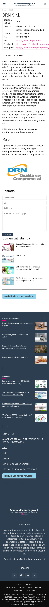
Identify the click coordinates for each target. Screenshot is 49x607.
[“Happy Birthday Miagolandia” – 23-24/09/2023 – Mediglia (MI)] (41, 395)
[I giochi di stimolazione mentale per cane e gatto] (41, 326)
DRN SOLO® (20, 255)
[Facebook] (14, 575)
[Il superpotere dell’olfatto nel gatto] (41, 360)
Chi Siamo (18, 584)
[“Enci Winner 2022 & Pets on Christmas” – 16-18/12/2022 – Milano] (41, 418)
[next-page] (7, 368)
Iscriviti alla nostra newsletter (19, 296)
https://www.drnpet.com (28, 40)
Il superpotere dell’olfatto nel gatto (15, 357)
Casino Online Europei (13, 482)
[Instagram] (21, 575)
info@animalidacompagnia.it (30, 559)
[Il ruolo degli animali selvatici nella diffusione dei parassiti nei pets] (41, 349)
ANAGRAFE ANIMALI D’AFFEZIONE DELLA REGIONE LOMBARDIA (22, 440)
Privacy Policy (18, 590)
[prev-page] (3, 368)
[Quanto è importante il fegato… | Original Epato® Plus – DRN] (8, 250)
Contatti (38, 587)
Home (4, 10)
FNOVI (5, 458)
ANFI (4, 447)
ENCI (4, 453)
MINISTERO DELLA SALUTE (15, 463)
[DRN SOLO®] (8, 262)
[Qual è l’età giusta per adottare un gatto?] (41, 337)
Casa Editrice (28, 584)
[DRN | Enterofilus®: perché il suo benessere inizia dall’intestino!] (8, 273)
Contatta (7, 234)
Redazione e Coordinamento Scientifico (19, 587)
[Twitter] (34, 575)
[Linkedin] (27, 575)
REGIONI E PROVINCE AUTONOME (19, 469)
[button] (4, 4)
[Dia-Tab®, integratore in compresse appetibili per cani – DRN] (8, 284)
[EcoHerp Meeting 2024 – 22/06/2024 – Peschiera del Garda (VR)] (41, 384)
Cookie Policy (30, 590)
